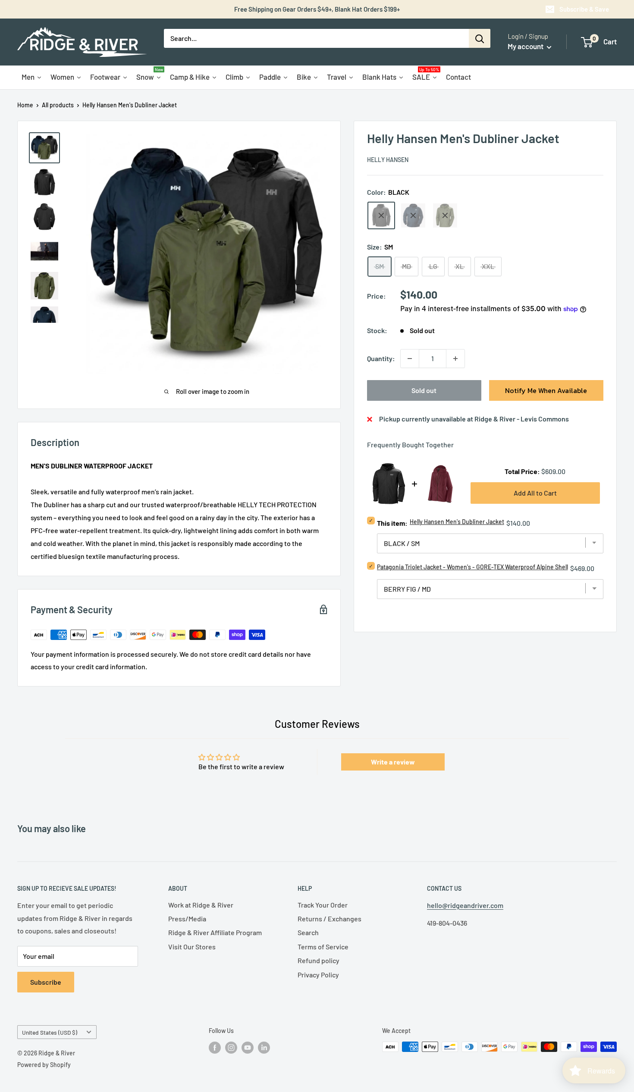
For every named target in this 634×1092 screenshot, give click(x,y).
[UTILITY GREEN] (445, 215)
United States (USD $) (49, 1032)
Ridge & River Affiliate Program (215, 932)
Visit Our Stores (192, 946)
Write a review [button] (393, 762)
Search (308, 932)
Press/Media (187, 918)
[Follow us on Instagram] (231, 1048)
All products (58, 105)
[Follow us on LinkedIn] (264, 1048)
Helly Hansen (387, 159)
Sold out (423, 390)
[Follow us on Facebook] (215, 1048)
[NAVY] (413, 215)
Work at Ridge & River (200, 905)
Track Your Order (323, 905)
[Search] (479, 38)
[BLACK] (381, 215)
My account (526, 46)
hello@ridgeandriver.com (465, 905)
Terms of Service (323, 946)
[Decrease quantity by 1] (410, 358)
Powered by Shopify (44, 1064)
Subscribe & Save (584, 9)
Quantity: (381, 358)
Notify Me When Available (546, 390)
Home (25, 105)
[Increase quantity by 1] (455, 358)
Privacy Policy (318, 974)
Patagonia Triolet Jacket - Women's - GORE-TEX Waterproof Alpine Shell (472, 567)
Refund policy (318, 960)
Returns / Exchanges (329, 918)
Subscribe (45, 982)
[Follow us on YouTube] (248, 1048)
